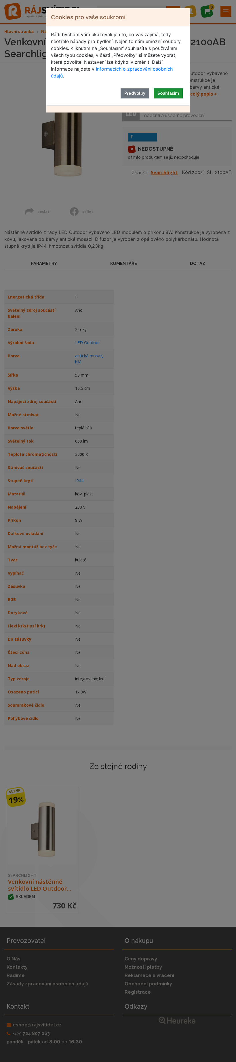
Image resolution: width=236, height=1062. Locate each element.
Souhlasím (168, 93)
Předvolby (134, 93)
